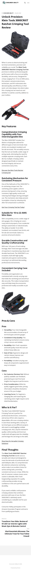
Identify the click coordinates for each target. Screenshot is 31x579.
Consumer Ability (8, 13)
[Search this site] (25, 2)
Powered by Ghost (15, 568)
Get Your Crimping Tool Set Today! (13, 207)
